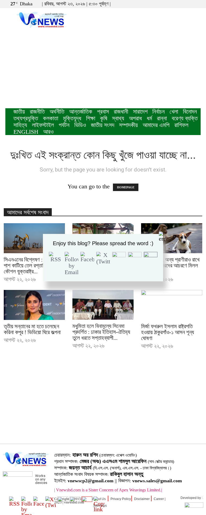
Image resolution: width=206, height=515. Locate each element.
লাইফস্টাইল (43, 125)
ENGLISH (25, 131)
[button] (171, 4)
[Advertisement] (103, 68)
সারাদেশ (140, 111)
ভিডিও (80, 125)
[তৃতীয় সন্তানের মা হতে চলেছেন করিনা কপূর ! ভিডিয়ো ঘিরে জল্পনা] (34, 305)
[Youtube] (197, 4)
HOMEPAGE (125, 187)
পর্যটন (64, 125)
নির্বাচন (158, 111)
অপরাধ (135, 118)
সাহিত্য (20, 125)
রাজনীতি (37, 111)
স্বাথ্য (118, 118)
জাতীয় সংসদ (102, 125)
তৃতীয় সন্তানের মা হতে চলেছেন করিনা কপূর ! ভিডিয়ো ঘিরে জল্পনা (32, 329)
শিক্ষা (90, 118)
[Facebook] (179, 4)
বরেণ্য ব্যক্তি (185, 118)
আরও (48, 131)
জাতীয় (19, 111)
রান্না (162, 118)
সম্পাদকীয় (128, 125)
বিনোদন (190, 111)
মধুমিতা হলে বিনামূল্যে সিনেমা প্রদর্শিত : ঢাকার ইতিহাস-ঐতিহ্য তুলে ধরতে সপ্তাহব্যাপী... (101, 332)
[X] (188, 4)
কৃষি (103, 118)
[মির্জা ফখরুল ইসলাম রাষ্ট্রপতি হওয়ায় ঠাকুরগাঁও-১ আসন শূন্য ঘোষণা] (171, 305)
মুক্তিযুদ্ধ (72, 118)
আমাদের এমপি (156, 125)
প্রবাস (103, 111)
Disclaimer (142, 499)
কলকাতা (50, 118)
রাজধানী (121, 111)
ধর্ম (149, 118)
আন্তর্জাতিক (80, 111)
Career (159, 499)
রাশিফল (181, 125)
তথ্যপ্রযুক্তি (25, 118)
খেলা (174, 111)
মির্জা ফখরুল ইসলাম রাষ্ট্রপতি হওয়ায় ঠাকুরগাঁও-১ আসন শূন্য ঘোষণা (167, 332)
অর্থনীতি (57, 111)
